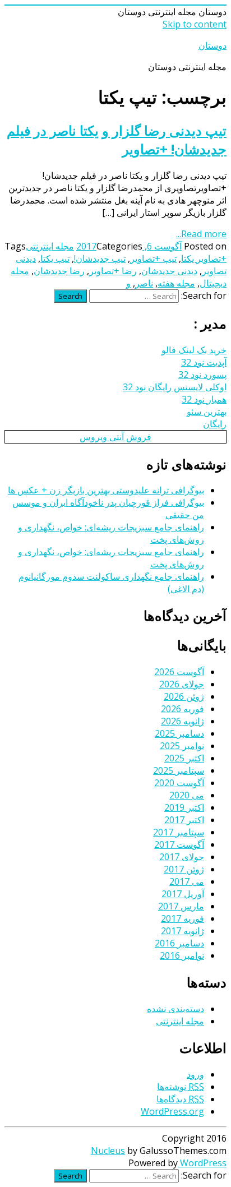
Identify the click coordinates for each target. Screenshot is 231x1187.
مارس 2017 (181, 906)
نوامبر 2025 (182, 746)
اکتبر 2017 (184, 820)
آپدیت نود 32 (204, 362)
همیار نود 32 (204, 399)
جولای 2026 (181, 684)
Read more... (201, 234)
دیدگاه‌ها (180, 1099)
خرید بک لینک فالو (194, 350)
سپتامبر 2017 (178, 832)
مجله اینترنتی (50, 246)
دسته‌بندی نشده (175, 1009)
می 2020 (186, 795)
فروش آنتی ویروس (115, 437)
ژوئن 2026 (184, 696)
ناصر (144, 283)
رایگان (215, 424)
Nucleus (108, 1150)
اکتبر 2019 (184, 807)
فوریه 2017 (182, 918)
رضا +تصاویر (113, 271)
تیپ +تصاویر (153, 258)
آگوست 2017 (179, 844)
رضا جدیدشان (59, 271)
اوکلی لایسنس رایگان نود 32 (175, 387)
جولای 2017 (181, 857)
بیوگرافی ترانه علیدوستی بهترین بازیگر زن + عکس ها (106, 490)
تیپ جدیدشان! (100, 258)
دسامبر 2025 (179, 733)
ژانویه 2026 (182, 721)
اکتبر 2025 (184, 758)
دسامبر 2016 (179, 943)
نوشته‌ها (180, 1086)
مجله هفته (176, 283)
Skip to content (195, 24)
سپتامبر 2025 (178, 770)
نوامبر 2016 (182, 955)
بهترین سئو (207, 411)
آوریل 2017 (182, 894)
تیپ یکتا (55, 258)
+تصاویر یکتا (204, 258)
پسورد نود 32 (202, 374)
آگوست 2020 (179, 783)
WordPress (202, 1163)
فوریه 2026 (182, 709)
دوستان (212, 45)
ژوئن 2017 (184, 869)
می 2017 (186, 881)
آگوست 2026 (179, 672)
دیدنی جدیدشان (169, 271)
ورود (195, 1074)
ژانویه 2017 (182, 931)
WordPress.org (172, 1111)
